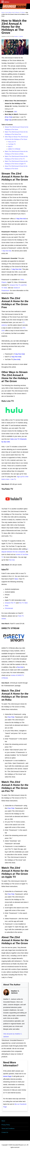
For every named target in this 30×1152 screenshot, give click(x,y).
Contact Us (5, 1132)
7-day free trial (6, 251)
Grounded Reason (15, 6)
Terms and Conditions (8, 1128)
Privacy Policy (6, 1124)
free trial (11, 560)
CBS (15, 111)
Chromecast (9, 608)
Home (3, 12)
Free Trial (11, 717)
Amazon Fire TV (10, 603)
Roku (6, 605)
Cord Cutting (8, 12)
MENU (6, 2)
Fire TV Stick (23, 603)
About (3, 1121)
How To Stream (15, 12)
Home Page (7, 1076)
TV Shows (22, 12)
